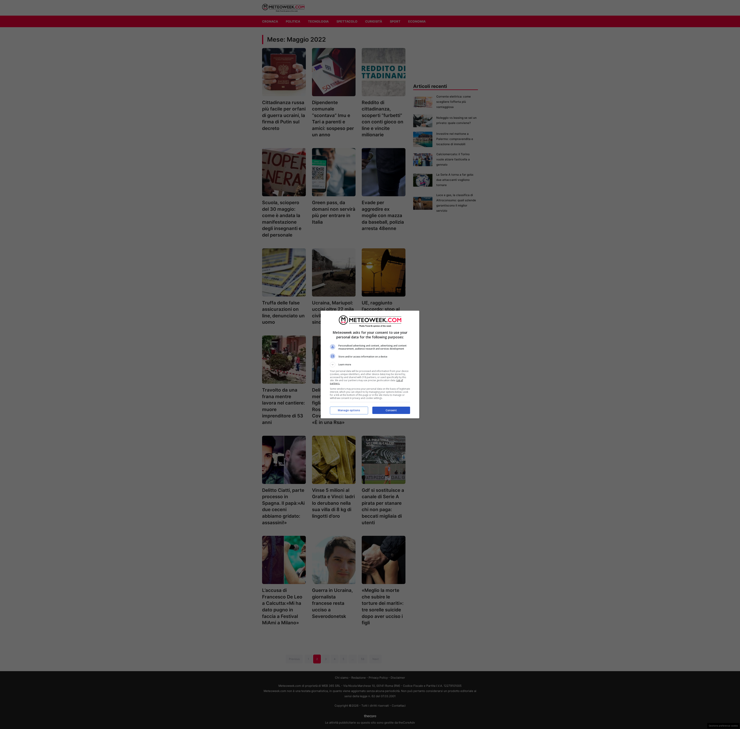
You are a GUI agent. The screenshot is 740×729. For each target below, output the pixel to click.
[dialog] (370, 364)
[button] (370, 364)
